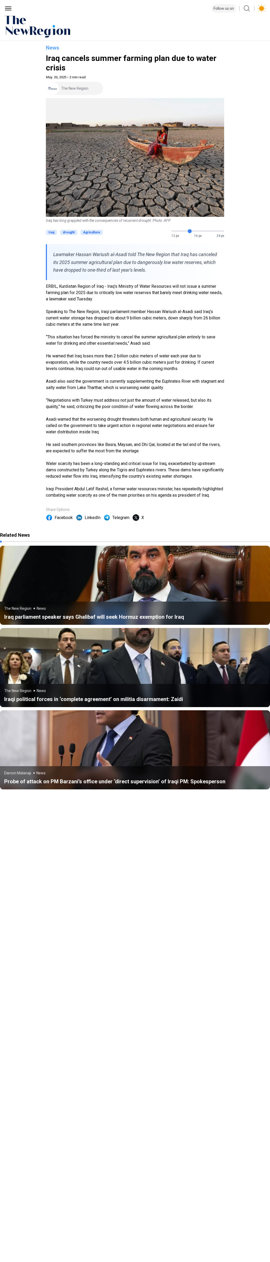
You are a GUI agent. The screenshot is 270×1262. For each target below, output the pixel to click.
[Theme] (261, 8)
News (52, 48)
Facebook (64, 517)
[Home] (135, 26)
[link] (135, 585)
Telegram (120, 517)
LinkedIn (92, 517)
